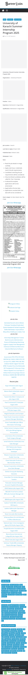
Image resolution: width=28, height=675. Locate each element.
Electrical (14, 347)
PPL (21, 359)
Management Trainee (17, 338)
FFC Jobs (23, 633)
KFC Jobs (4, 643)
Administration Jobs (14, 607)
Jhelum (22, 329)
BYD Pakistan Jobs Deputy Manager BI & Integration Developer (14, 449)
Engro (18, 373)
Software (20, 349)
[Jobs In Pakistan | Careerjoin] (3, 10)
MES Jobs (20, 651)
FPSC (13, 357)
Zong (22, 368)
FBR (18, 375)
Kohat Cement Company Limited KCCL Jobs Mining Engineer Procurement (14, 430)
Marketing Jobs (10, 609)
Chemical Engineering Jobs (10, 613)
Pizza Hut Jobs (13, 641)
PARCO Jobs (11, 633)
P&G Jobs (13, 637)
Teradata (9, 366)
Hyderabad (20, 325)
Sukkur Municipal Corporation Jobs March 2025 (14, 559)
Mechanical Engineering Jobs (8, 618)
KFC (5, 368)
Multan (22, 323)
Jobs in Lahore (9, 586)
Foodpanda (9, 368)
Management (21, 344)
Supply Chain (12, 344)
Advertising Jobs (18, 609)
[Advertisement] (14, 54)
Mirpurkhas (6, 332)
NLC (9, 359)
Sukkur (20, 332)
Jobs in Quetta (5, 590)
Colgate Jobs (7, 639)
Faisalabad (13, 325)
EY (14, 368)
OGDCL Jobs (4, 633)
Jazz (20, 368)
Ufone (17, 368)
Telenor (6, 370)
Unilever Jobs (19, 637)
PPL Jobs (18, 633)
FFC (23, 359)
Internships (10, 19)
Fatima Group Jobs (6, 649)
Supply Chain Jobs (13, 611)
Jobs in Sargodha (5, 592)
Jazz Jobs (4, 645)
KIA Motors (6, 375)
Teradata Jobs (5, 641)
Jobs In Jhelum (19, 594)
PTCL (9, 361)
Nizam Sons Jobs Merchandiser (14, 514)
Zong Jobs (10, 645)
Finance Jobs (23, 607)
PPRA (17, 361)
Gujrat (17, 329)
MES (15, 375)
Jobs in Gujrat (11, 594)
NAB (13, 377)
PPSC (16, 357)
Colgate (16, 364)
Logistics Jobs (5, 611)
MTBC (5, 366)
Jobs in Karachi (18, 19)
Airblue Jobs (23, 647)
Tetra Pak (21, 364)
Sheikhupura (14, 332)
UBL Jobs (7, 637)
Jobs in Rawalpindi (14, 590)
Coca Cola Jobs (8, 647)
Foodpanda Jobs (11, 643)
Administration (18, 340)
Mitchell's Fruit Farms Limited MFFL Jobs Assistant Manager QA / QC (14, 494)
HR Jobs (3, 609)
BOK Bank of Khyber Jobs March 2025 (14, 554)
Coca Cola (16, 370)
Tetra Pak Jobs (15, 639)
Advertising (20, 342)
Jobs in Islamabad (14, 584)
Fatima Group (12, 373)
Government (8, 357)
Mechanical (14, 349)
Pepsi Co (21, 370)
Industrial (8, 349)
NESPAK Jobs (13, 631)
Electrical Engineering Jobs (10, 615)
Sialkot (6, 329)
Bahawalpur (11, 329)
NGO (22, 357)
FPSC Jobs (13, 629)
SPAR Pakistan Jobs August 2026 (14, 488)
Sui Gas (6, 361)
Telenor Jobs (16, 645)
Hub (23, 332)
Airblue (5, 373)
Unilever (6, 364)
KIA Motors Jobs (5, 651)
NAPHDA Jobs (8, 652)
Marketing (14, 342)
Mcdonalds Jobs (21, 641)
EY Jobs (17, 643)
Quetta (5, 327)
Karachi (13, 323)
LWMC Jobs (17, 635)
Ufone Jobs (23, 643)
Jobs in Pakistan (5, 584)
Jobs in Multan (17, 586)
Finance (6, 342)
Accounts (11, 340)
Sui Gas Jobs (4, 635)
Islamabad (7, 323)
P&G (23, 361)
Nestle (11, 364)
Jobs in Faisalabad (11, 588)
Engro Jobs (14, 649)
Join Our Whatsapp (14, 203)
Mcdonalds (21, 366)
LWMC (13, 361)
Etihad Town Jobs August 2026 (14, 540)
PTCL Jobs (11, 635)
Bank (6, 340)
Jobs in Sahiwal (22, 590)
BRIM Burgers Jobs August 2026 (14, 499)
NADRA (12, 375)
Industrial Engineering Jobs (16, 616)
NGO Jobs (7, 631)
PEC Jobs (14, 652)
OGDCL (13, 359)
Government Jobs (5, 629)
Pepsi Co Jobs (16, 647)
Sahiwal (16, 327)
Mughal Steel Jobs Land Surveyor (14, 413)
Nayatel (10, 370)
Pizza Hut (15, 366)
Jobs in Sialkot (14, 592)
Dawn (4, 19)
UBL (20, 361)
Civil (10, 347)
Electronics (21, 347)
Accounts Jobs (5, 607)
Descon (22, 373)
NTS (19, 357)
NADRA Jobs (13, 651)
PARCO (18, 359)
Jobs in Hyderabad (21, 588)
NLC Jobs (20, 631)
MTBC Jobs (22, 639)
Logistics (6, 344)
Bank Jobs (22, 605)
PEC (15, 377)
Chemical (6, 347)
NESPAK (6, 359)
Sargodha (22, 327)
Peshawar (7, 325)
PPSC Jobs (19, 629)
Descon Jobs (21, 649)
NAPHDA (22, 375)
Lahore (17, 323)
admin (14, 36)
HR (10, 342)
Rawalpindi (11, 327)
